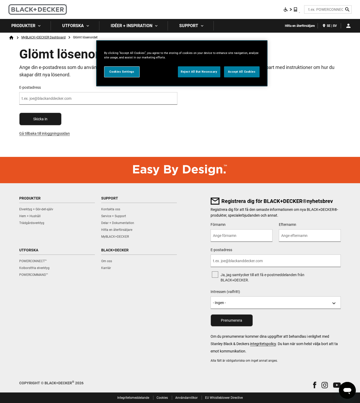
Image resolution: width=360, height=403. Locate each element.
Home (11, 37)
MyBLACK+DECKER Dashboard (43, 37)
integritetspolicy (263, 344)
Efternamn (287, 224)
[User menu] (348, 26)
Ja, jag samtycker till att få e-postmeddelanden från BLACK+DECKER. (262, 277)
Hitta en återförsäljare (300, 26)
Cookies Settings (121, 71)
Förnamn (218, 224)
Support (188, 25)
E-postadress (30, 87)
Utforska (73, 25)
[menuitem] (25, 26)
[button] (314, 385)
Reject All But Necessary (199, 71)
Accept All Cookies (241, 71)
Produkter (23, 25)
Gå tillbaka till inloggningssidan (44, 133)
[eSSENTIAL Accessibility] (290, 9)
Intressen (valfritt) (225, 292)
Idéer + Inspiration (131, 25)
